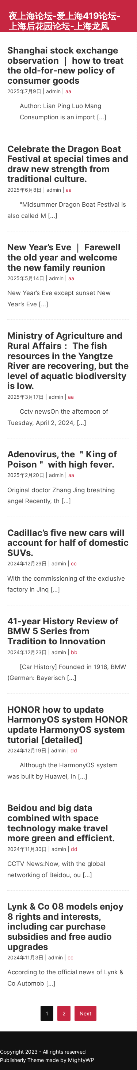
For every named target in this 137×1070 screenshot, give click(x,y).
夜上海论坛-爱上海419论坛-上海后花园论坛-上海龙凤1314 (65, 26)
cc (74, 563)
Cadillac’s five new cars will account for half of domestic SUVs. (68, 543)
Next (85, 1013)
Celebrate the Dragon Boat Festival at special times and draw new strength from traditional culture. (67, 164)
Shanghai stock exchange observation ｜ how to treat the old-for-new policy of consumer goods (65, 65)
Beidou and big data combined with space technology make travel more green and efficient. (61, 823)
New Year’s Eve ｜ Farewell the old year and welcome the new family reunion (64, 257)
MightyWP (81, 1060)
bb (74, 652)
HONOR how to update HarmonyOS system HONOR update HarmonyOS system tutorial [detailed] (67, 724)
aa (68, 91)
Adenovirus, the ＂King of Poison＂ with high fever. (62, 459)
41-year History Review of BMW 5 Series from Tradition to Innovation (62, 631)
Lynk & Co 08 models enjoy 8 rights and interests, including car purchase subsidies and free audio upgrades (65, 926)
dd (74, 750)
